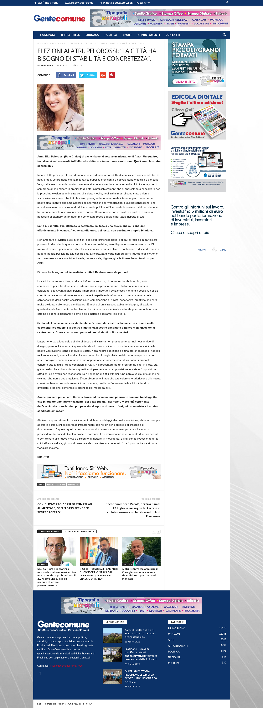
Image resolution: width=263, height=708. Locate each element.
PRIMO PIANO (176, 628)
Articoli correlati (49, 531)
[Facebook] (227, 3)
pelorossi (73, 484)
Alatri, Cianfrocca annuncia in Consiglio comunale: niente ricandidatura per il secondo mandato (140, 573)
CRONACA (92, 35)
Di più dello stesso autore (79, 531)
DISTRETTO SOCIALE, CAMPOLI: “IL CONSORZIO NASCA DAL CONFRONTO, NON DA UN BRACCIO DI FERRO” (99, 573)
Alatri (50, 484)
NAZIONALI (174, 657)
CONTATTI (173, 35)
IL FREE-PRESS (70, 35)
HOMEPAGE (47, 35)
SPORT (127, 35)
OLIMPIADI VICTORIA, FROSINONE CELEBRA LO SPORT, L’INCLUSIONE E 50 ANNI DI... (141, 676)
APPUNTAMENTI (149, 35)
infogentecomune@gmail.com (66, 665)
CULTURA (173, 663)
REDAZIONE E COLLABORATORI (116, 2)
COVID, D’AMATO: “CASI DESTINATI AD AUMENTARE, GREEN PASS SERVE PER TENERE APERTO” (64, 508)
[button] (224, 35)
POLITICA (111, 35)
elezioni (61, 484)
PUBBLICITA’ (143, 2)
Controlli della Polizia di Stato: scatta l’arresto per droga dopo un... (140, 633)
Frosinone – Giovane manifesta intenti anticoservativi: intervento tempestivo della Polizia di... (142, 654)
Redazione (47, 65)
